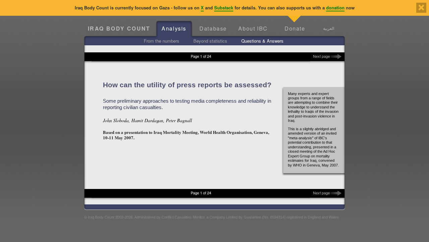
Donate (295, 28)
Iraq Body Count (119, 28)
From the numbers (161, 41)
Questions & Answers (262, 41)
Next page (321, 56)
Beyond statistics (210, 41)
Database (213, 28)
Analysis (174, 28)
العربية (328, 28)
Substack (223, 7)
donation (335, 7)
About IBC (252, 28)
